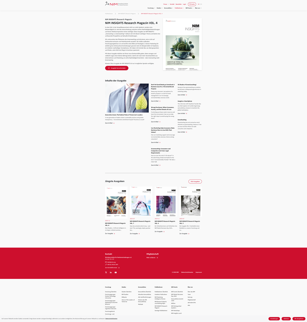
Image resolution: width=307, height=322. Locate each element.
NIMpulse (124, 297)
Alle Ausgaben (195, 181)
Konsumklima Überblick (144, 292)
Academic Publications (161, 294)
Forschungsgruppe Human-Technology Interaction (110, 296)
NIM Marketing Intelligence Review (160, 298)
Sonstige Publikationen (161, 310)
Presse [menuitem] (165, 4)
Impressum (199, 272)
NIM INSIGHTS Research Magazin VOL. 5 (189, 222)
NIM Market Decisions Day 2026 (177, 295)
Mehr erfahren (150, 257)
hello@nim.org (111, 262)
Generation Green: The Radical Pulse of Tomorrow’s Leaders (124, 115)
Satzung (190, 297)
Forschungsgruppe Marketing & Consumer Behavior (111, 302)
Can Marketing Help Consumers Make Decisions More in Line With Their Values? (162, 130)
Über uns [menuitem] (197, 8)
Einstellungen (274, 319)
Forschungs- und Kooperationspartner (110, 315)
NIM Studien (125, 294)
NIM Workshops (175, 310)
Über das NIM (191, 292)
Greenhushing (182, 120)
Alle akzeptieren (298, 319)
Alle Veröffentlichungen (144, 297)
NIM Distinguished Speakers (176, 307)
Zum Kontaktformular (111, 267)
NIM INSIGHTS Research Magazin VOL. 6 (165, 222)
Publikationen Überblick (161, 292)
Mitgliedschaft (192, 300)
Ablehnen (286, 319)
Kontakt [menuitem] (172, 4)
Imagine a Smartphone (185, 101)
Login (184, 4)
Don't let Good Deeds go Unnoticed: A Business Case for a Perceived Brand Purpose (163, 87)
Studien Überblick (126, 292)
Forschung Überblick (110, 292)
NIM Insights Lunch (176, 313)
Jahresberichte (192, 302)
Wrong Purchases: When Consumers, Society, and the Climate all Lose (162, 108)
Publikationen (109, 13)
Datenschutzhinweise (187, 272)
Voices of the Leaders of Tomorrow (128, 300)
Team (189, 294)
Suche (193, 4)
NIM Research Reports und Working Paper (161, 302)
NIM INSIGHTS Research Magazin (127, 13)
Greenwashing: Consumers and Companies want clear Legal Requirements (160, 151)
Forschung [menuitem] (151, 8)
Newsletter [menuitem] (179, 4)
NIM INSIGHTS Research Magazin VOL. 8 (115, 224)
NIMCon (173, 303)
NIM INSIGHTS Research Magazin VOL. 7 (140, 222)
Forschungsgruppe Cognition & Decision (110, 307)
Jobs (189, 305)
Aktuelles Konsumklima (144, 294)
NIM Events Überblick (177, 292)
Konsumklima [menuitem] (168, 8)
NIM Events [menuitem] (189, 8)
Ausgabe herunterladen (118, 68)
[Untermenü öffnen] (168, 4)
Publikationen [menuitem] (178, 8)
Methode (140, 304)
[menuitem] (191, 4)
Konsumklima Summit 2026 (177, 299)
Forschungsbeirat (110, 311)
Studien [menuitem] (159, 8)
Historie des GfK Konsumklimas (142, 300)
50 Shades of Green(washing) (187, 84)
